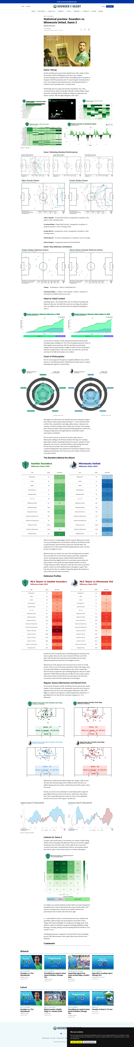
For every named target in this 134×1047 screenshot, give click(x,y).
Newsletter (95, 1007)
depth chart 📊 (42, 11)
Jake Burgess (47, 28)
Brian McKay (71, 979)
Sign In (103, 6)
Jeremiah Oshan (24, 977)
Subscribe (110, 6)
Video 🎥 (100, 11)
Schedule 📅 (86, 11)
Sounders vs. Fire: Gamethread (27, 974)
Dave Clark (95, 1011)
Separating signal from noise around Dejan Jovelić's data (78, 975)
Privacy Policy (60, 1038)
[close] (132, 2)
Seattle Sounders (48, 16)
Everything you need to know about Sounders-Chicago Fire (55, 975)
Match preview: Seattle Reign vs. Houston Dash (53, 1010)
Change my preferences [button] (89, 1042)
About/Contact (45, 1038)
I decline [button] (79, 1042)
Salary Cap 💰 (52, 11)
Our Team (53, 1038)
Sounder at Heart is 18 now (102, 1009)
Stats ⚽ (69, 11)
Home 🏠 (34, 11)
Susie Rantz (47, 1013)
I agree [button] (73, 1042)
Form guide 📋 (77, 11)
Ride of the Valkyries (49, 1007)
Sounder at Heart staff (98, 977)
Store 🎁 (93, 11)
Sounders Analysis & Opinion (75, 971)
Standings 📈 (61, 11)
